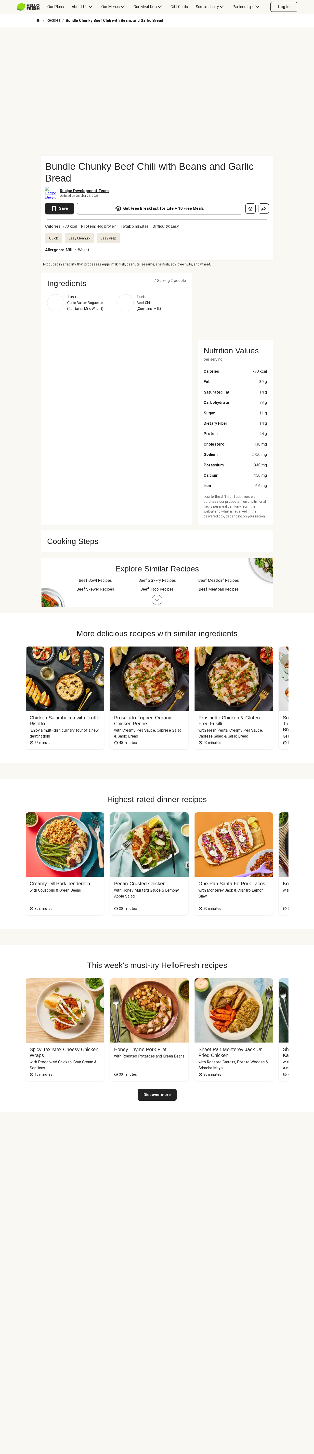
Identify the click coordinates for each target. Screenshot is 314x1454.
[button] (116, 283)
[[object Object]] (250, 208)
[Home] (38, 20)
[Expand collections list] (157, 600)
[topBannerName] (157, 41)
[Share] (264, 208)
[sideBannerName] (235, 303)
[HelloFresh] (28, 7)
